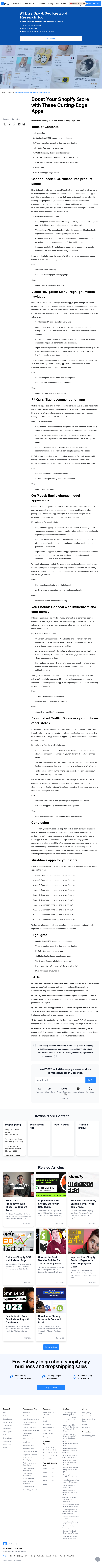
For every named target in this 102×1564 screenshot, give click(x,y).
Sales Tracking (7, 1419)
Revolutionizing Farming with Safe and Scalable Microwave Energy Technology (70, 1525)
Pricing (50, 3)
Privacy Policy (86, 1413)
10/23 (52, 1477)
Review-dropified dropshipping (28, 1459)
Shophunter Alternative (30, 1455)
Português (40, 1556)
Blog (44, 1418)
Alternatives (26, 1416)
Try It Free (51, 38)
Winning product (48, 1437)
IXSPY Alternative (28, 1439)
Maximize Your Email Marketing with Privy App (70, 1532)
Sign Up (90, 1080)
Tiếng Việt (70, 1556)
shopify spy (26, 1442)
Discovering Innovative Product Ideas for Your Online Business (69, 1512)
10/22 (45, 1481)
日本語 (33, 1556)
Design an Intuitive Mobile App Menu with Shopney (70, 1505)
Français (62, 1556)
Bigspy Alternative (28, 1478)
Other (50, 1458)
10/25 (52, 1473)
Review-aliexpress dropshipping (28, 1469)
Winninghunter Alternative (31, 1430)
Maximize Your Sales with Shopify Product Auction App (70, 1470)
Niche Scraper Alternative (31, 1419)
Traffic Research (8, 1435)
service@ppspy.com (88, 1436)
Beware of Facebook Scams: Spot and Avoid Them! (69, 1492)
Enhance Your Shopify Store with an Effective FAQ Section (69, 1462)
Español (48, 1556)
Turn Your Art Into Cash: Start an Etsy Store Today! (14, 1140)
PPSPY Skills (7, 1444)
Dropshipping (47, 1424)
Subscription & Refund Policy (89, 1420)
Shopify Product (8, 1425)
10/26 (45, 1473)
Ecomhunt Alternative (29, 1427)
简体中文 (12, 1556)
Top (97, 1559)
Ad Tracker (6, 1416)
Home (3, 92)
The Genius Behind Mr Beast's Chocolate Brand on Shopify (70, 1450)
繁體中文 (20, 1556)
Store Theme (7, 1441)
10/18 (45, 1485)
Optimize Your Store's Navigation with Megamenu (69, 1499)
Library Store (7, 1428)
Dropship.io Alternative (30, 1451)
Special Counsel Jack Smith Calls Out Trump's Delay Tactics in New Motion (70, 1428)
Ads (4, 1413)
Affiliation (85, 1424)
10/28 (45, 1469)
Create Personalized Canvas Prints (68, 1486)
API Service (61, 3)
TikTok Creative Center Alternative (30, 1423)
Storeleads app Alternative (27, 1435)
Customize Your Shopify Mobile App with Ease (69, 1537)
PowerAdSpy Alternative (30, 1490)
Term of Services (87, 1416)
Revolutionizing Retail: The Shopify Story (69, 1414)
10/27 (52, 1469)
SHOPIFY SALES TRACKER (48, 1414)
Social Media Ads (48, 1427)
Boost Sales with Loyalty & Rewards (70, 1518)
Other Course (47, 1430)
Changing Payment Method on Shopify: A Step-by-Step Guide (69, 1436)
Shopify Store (7, 1438)
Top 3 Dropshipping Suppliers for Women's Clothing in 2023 (13, 1148)
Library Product (8, 1422)
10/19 (52, 1481)
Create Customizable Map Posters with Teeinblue (70, 1481)
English (5, 1556)
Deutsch (55, 1556)
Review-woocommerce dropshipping (30, 1464)
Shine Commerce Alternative (28, 1482)
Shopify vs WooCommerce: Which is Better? (70, 1443)
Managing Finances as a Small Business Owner (70, 1476)
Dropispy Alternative (29, 1487)
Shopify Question (48, 1434)
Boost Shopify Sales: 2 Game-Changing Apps (69, 1456)
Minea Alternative (28, 1445)
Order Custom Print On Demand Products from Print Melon (69, 1420)
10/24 (45, 1477)
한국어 (27, 1556)
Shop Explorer (7, 1432)
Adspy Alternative (28, 1448)
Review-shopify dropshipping (27, 1474)
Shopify (10, 92)
